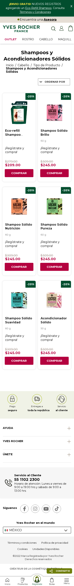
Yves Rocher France (21, 29)
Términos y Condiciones (35, 12)
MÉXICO (15, 530)
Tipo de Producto (46, 65)
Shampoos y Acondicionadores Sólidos (31, 70)
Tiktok (57, 508)
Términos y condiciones (22, 542)
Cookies (22, 548)
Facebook (24, 508)
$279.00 (11, 161)
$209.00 (12, 165)
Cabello (23, 65)
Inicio (10, 65)
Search (53, 28)
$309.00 (47, 161)
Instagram (35, 508)
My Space (61, 28)
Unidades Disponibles (45, 548)
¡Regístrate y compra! (14, 150)
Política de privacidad (54, 542)
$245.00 (48, 165)
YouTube (46, 508)
